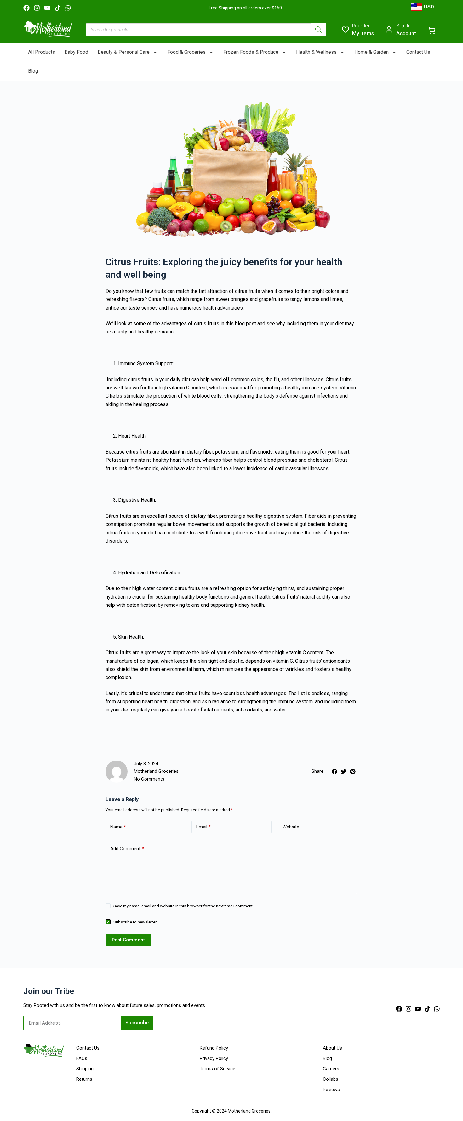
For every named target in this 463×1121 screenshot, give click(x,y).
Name (118, 827)
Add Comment (127, 848)
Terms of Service (217, 1069)
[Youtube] (47, 8)
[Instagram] (37, 8)
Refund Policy (214, 1048)
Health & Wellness (316, 52)
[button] (334, 771)
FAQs (81, 1058)
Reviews (331, 1089)
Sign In (403, 26)
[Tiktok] (57, 8)
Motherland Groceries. (250, 1110)
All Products (41, 52)
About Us (332, 1048)
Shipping (85, 1069)
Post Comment (128, 940)
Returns (84, 1079)
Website (291, 827)
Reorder (360, 26)
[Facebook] (26, 8)
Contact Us (418, 52)
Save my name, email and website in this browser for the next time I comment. (183, 906)
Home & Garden (371, 52)
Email (203, 827)
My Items (363, 33)
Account (406, 33)
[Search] (318, 29)
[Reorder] (345, 29)
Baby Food (76, 52)
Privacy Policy (214, 1058)
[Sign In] (389, 29)
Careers (331, 1069)
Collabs (330, 1079)
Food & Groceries (186, 52)
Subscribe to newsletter (135, 922)
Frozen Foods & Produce (250, 52)
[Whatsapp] (68, 8)
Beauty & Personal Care (124, 52)
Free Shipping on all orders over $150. (246, 7)
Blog (33, 71)
